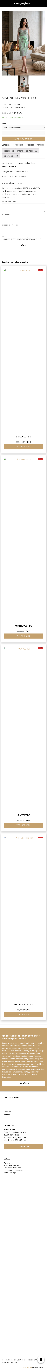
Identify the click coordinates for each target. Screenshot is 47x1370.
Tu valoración (9, 201)
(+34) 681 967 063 (18, 1140)
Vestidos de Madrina (35, 145)
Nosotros (7, 1112)
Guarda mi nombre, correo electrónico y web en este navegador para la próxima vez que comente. (22, 239)
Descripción (9, 151)
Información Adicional (27, 151)
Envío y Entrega (10, 1173)
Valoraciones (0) (11, 156)
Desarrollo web (27, 1367)
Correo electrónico (11, 225)
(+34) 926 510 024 (21, 1137)
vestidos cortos (19, 145)
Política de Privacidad (12, 1168)
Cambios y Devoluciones (13, 1170)
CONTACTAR (23, 1146)
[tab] (9, 150)
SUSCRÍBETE (23, 1083)
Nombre (6, 215)
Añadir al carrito (24, 139)
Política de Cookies (11, 1165)
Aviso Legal (8, 1163)
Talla (4, 123)
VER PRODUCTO (23, 447)
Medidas (7, 1114)
